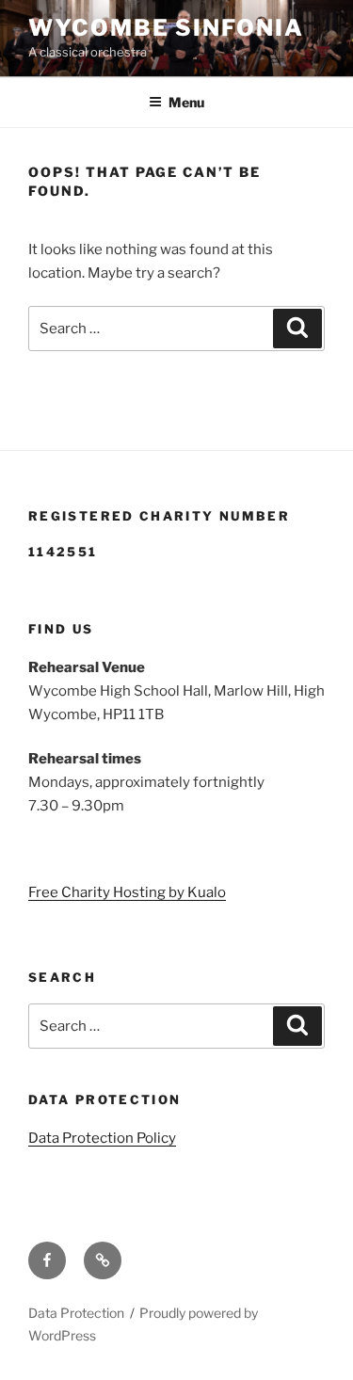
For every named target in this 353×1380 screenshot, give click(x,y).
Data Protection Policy (102, 1138)
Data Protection (76, 1313)
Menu (186, 102)
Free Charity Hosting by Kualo (127, 892)
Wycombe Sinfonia (166, 27)
